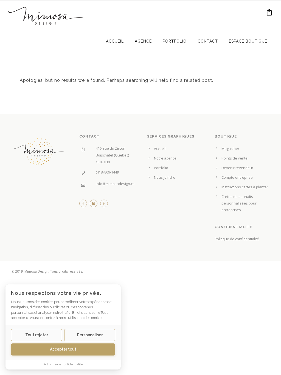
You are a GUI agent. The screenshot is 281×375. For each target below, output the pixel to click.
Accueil (115, 41)
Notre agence (165, 158)
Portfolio (175, 41)
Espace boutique (248, 41)
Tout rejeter (36, 335)
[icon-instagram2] (95, 205)
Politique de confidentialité (237, 238)
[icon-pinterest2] (104, 205)
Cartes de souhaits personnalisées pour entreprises (239, 203)
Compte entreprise (237, 177)
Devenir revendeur (237, 167)
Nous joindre (164, 177)
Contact (208, 41)
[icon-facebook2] (84, 205)
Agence (143, 41)
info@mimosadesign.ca (115, 183)
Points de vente (234, 158)
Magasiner (230, 148)
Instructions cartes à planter (244, 186)
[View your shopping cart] (269, 13)
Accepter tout (63, 349)
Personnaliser (90, 335)
